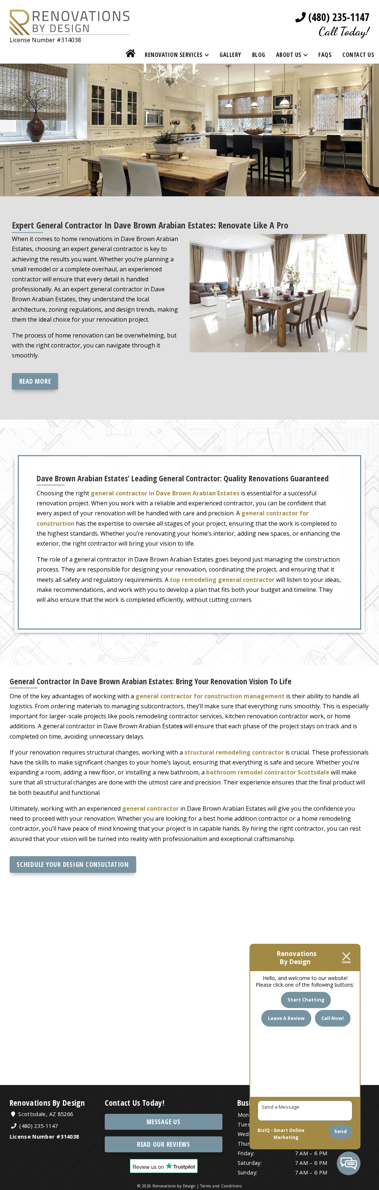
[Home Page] (70, 30)
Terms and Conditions (221, 1186)
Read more (35, 381)
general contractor (150, 808)
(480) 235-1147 (337, 17)
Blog (258, 55)
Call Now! (332, 1018)
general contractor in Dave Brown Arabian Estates (165, 493)
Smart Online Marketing (289, 1134)
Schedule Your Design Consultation (73, 864)
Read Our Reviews (163, 1144)
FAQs (325, 55)
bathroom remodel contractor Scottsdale (267, 772)
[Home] (131, 54)
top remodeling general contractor (222, 580)
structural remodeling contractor (234, 752)
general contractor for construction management (210, 696)
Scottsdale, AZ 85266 (45, 1114)
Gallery (230, 55)
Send (340, 1131)
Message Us (164, 1122)
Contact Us (358, 55)
